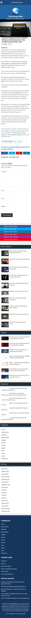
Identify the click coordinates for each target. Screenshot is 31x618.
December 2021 (5, 476)
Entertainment (5, 437)
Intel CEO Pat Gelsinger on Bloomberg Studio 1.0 (13, 586)
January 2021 (5, 506)
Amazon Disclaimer (6, 566)
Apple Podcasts (17, 132)
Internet (4, 47)
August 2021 (4, 487)
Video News (4, 458)
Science (3, 453)
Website (3, 206)
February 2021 (5, 503)
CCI (5, 108)
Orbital (6, 131)
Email (3, 198)
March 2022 (4, 468)
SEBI (28, 104)
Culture (3, 429)
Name (3, 190)
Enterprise (4, 434)
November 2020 (5, 511)
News (2, 450)
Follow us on (10, 226)
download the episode (15, 134)
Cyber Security (5, 432)
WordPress (12, 613)
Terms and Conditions (7, 574)
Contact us (4, 561)
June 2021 (4, 492)
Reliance (3, 81)
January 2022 (5, 474)
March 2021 (4, 500)
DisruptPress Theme (21, 613)
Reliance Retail (16, 63)
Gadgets (3, 440)
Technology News (17, 2)
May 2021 (4, 495)
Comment (4, 171)
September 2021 (5, 484)
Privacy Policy (4, 571)
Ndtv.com (24, 147)
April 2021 (4, 498)
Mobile (3, 448)
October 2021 (5, 482)
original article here (8, 149)
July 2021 (3, 490)
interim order (18, 92)
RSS (9, 134)
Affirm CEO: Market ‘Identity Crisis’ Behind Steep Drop (15, 598)
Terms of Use (18, 610)
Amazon (25, 61)
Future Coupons (5, 63)
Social (3, 456)
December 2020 (5, 508)
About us (3, 563)
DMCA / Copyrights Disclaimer (9, 569)
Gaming (3, 442)
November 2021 (5, 479)
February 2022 (5, 471)
